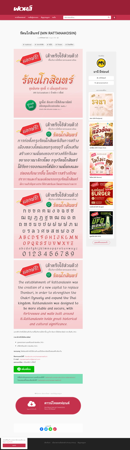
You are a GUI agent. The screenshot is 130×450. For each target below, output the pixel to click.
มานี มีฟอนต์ (42, 38)
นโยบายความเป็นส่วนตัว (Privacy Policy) (64, 442)
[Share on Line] (50, 429)
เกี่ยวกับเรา (47, 442)
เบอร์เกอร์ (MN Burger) (97, 207)
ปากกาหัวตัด (40, 45)
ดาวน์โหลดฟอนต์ (20, 17)
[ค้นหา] (109, 17)
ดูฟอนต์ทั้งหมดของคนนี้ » (101, 242)
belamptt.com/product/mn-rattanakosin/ (60, 377)
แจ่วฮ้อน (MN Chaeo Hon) (98, 148)
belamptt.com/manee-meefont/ (49, 380)
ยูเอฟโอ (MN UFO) (95, 236)
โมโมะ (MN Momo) (96, 177)
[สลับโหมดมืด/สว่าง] (114, 17)
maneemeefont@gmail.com (30, 359)
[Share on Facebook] (41, 429)
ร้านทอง (59, 45)
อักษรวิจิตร (70, 45)
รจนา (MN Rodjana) (96, 118)
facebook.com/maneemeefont (36, 356)
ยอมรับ (14, 445)
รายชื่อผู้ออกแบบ (33, 17)
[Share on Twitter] (46, 429)
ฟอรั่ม (54, 17)
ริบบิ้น (50, 45)
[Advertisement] (84, 7)
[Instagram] (55, 429)
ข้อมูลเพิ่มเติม (9, 442)
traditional (28, 45)
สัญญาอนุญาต (45, 17)
